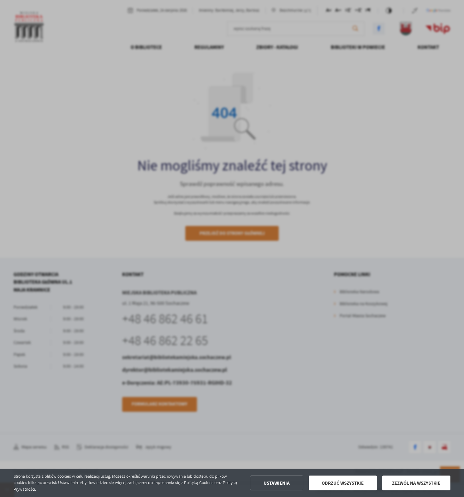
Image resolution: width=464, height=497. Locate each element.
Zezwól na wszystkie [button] (416, 483)
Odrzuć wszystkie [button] (343, 483)
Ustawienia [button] (277, 483)
